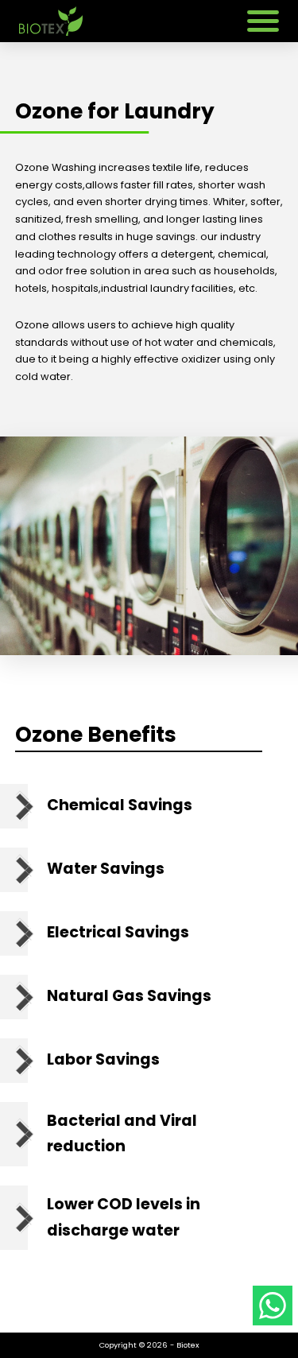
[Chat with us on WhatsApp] (272, 1308)
